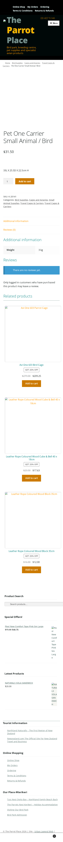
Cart (48, 835)
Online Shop (19, 6)
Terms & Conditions (23, 10)
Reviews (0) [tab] (9, 229)
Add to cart (25, 181)
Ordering (44, 6)
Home (7, 63)
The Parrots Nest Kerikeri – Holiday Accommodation (32, 804)
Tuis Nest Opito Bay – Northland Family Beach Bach (32, 799)
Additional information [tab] (15, 221)
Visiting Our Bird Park (17, 809)
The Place (20, 30)
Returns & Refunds (44, 10)
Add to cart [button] (31, 383)
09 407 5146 (48, 18)
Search (32, 837)
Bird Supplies (17, 63)
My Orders (32, 6)
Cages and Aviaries (32, 63)
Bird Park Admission (17, 814)
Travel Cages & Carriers (32, 203)
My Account (11, 837)
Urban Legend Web (43, 831)
